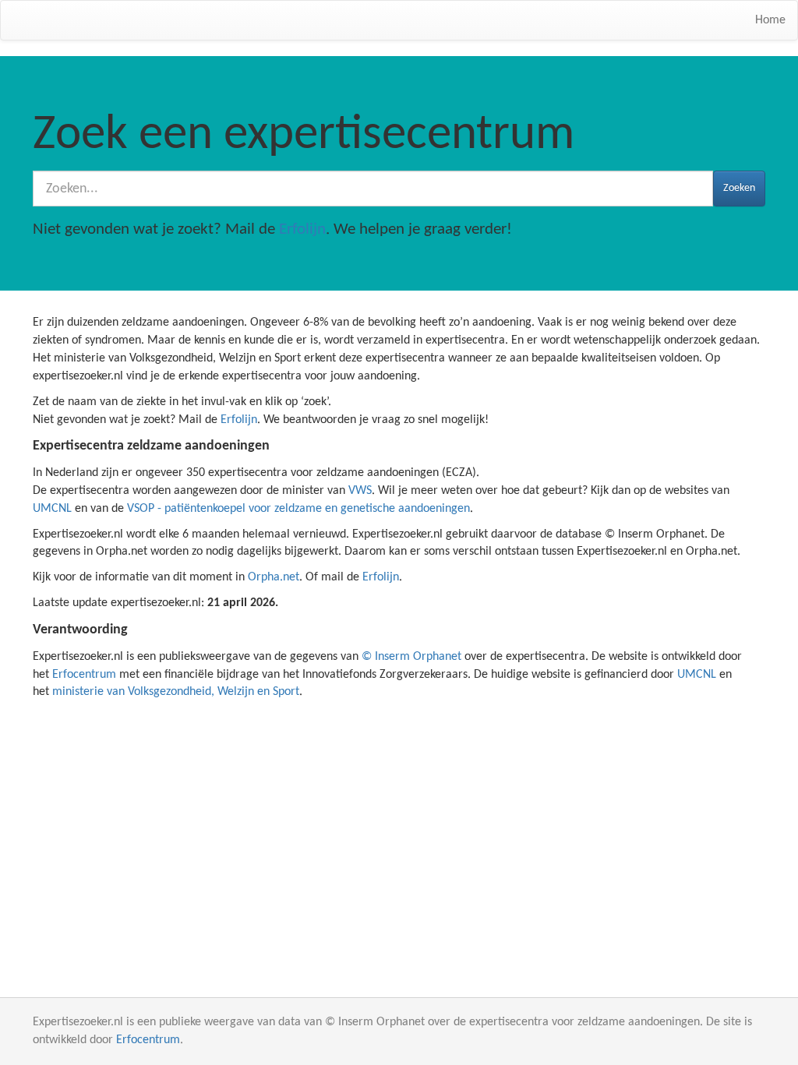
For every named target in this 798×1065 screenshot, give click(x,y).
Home (770, 20)
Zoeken (739, 188)
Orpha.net (273, 577)
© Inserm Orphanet (411, 657)
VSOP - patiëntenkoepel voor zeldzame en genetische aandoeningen (298, 509)
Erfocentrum (84, 674)
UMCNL (52, 509)
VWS (360, 491)
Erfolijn (302, 229)
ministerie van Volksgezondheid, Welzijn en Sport (175, 692)
